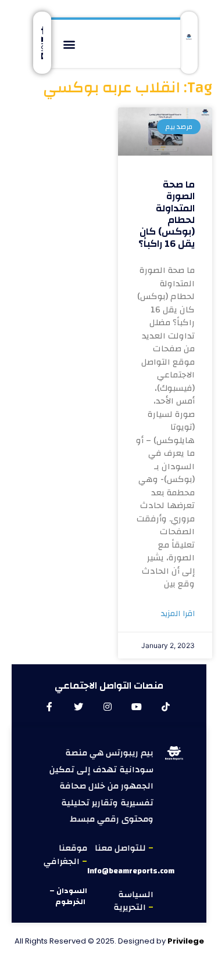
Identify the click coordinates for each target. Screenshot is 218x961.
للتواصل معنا (121, 848)
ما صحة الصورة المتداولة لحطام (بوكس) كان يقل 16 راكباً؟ (166, 214)
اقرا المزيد (178, 614)
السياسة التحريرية (133, 901)
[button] (69, 43)
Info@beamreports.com (130, 871)
